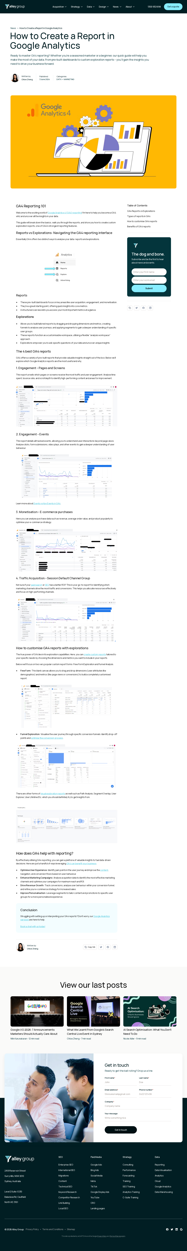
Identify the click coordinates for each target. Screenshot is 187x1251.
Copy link (91, 947)
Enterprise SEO (65, 1164)
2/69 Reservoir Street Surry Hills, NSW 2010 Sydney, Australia (15, 1176)
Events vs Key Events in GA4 (47, 503)
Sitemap (71, 1229)
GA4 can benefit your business (81, 863)
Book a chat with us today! (32, 926)
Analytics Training (131, 1191)
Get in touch (121, 1129)
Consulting (128, 1164)
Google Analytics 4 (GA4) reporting (65, 212)
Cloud (157, 1181)
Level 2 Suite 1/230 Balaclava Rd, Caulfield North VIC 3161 (15, 1197)
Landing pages (98, 1208)
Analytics (159, 1175)
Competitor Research (69, 1197)
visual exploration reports (53, 793)
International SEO (66, 1170)
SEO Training (129, 1186)
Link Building (64, 1202)
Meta (93, 1181)
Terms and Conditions (53, 1229)
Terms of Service (115, 1236)
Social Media (97, 1175)
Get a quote (173, 6)
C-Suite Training (130, 1197)
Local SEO (63, 1208)
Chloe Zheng (27, 79)
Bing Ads (95, 1170)
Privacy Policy (32, 1229)
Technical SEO (65, 1186)
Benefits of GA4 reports (139, 226)
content (104, 870)
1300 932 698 (154, 6)
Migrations (63, 1175)
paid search (36, 584)
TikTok (94, 1186)
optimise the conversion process (47, 737)
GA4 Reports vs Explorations (141, 211)
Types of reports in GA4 (138, 216)
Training (126, 1181)
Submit (149, 288)
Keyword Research (67, 1191)
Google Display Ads (100, 1191)
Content (62, 1181)
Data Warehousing (164, 1191)
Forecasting (128, 1175)
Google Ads (96, 1164)
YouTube (95, 1197)
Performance (129, 1170)
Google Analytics (163, 1186)
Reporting (160, 1164)
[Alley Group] (15, 6)
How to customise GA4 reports (142, 221)
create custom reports (95, 654)
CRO (93, 1202)
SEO (47, 584)
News (13, 28)
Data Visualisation (163, 1170)
